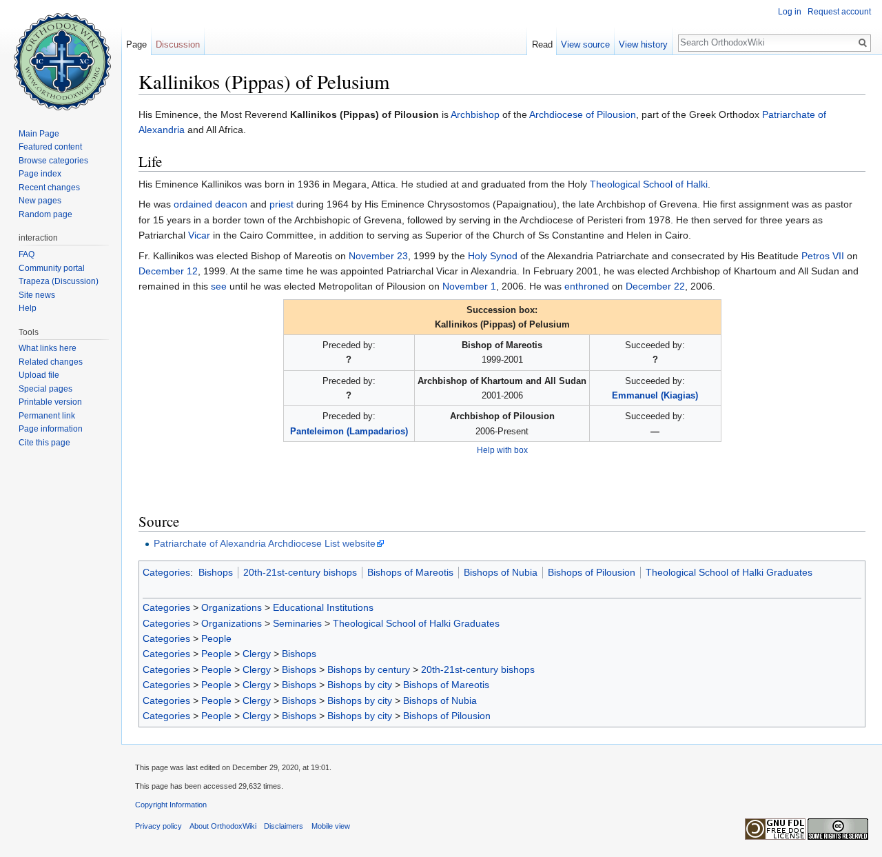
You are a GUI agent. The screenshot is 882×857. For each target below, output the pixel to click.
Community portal (52, 268)
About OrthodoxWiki (222, 826)
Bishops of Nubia (500, 572)
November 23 (378, 255)
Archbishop (475, 114)
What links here (47, 348)
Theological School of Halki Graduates (729, 572)
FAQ (26, 254)
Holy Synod (492, 255)
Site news (37, 295)
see (219, 286)
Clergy (257, 653)
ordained (193, 204)
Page (136, 44)
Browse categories (53, 160)
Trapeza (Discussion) (59, 281)
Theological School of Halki (649, 184)
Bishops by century (368, 669)
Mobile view (330, 826)
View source (585, 44)
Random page (45, 214)
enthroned (586, 286)
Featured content (50, 147)
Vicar (199, 235)
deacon (231, 204)
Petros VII (822, 255)
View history (643, 44)
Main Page (39, 134)
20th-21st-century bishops (300, 572)
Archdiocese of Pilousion (582, 114)
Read (542, 44)
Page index (40, 174)
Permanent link (47, 416)
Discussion (178, 44)
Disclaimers (283, 826)
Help (28, 308)
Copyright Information (171, 804)
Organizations (231, 607)
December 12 (168, 270)
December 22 (655, 286)
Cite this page (44, 442)
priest (281, 204)
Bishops (215, 572)
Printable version (50, 402)
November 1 (469, 286)
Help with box (502, 449)
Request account (839, 12)
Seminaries (297, 623)
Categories (166, 572)
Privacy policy (158, 826)
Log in (789, 12)
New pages (40, 200)
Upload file (39, 375)
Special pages (45, 389)
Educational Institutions (323, 607)
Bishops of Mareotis (410, 572)
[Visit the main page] (61, 55)
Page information (51, 429)
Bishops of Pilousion (591, 572)
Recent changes (49, 187)
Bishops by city (359, 684)
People (216, 638)
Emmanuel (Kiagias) (655, 395)
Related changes (51, 362)
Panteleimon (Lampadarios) (349, 431)
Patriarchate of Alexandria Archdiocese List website (265, 543)
